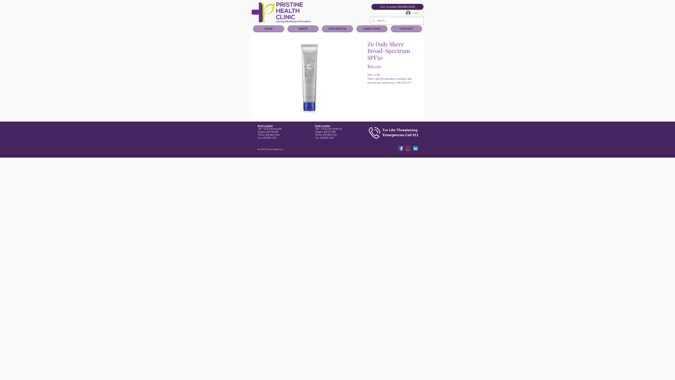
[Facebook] (400, 148)
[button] (303, 29)
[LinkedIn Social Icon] (415, 148)
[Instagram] (408, 148)
